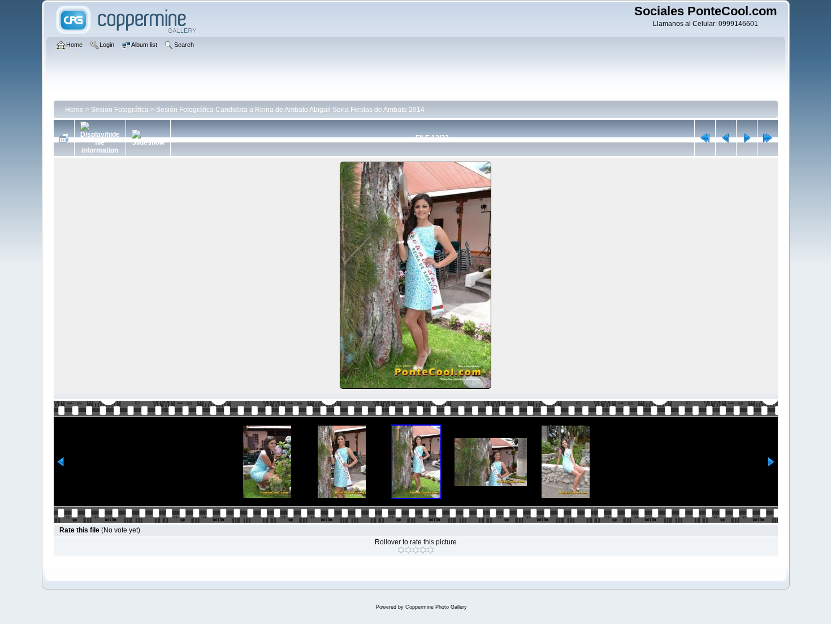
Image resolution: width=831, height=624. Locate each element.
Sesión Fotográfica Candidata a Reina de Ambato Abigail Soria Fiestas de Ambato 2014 (290, 110)
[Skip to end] (768, 138)
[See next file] (747, 138)
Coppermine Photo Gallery (436, 607)
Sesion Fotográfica (120, 110)
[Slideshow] (148, 138)
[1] (401, 550)
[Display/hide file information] (100, 138)
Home (74, 110)
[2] (408, 550)
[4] (423, 550)
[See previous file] (726, 138)
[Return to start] (705, 138)
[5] (430, 550)
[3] (415, 550)
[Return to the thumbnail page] (64, 138)
